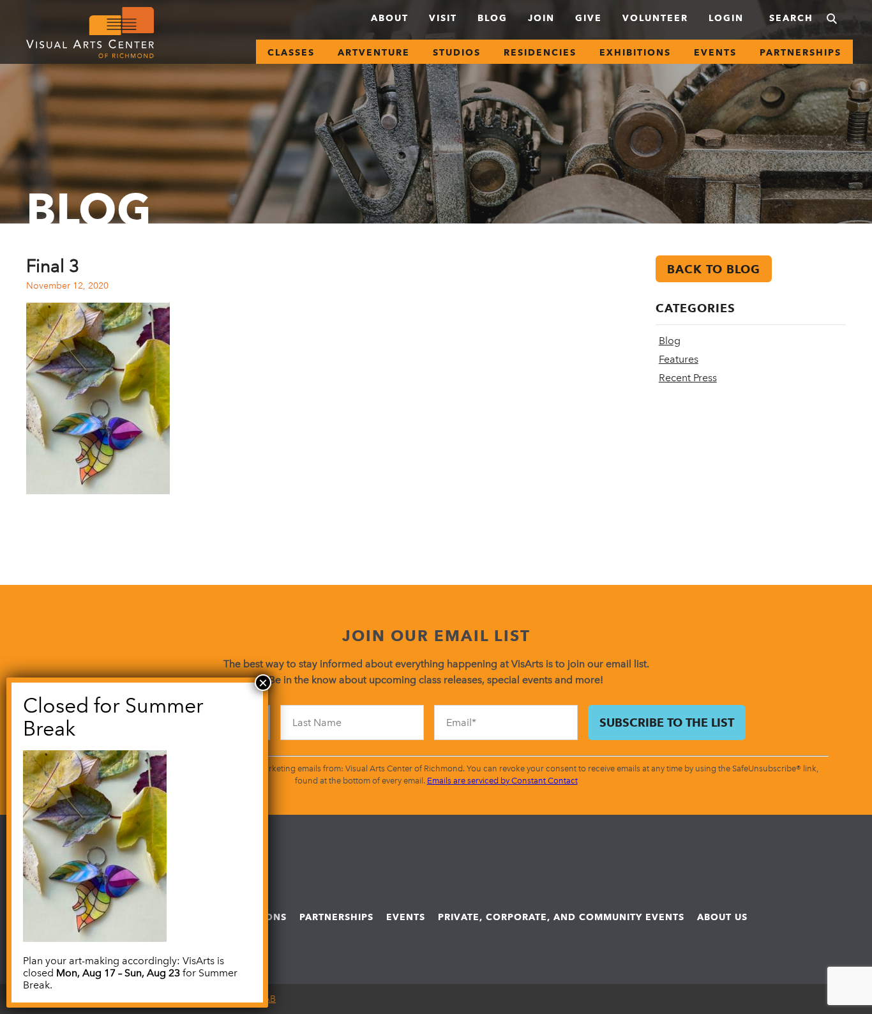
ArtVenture (374, 52)
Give (588, 18)
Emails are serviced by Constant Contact (502, 780)
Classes (291, 52)
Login (726, 18)
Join (541, 18)
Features (678, 359)
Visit (443, 18)
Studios (457, 52)
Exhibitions (635, 52)
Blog (492, 18)
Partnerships (800, 52)
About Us (722, 917)
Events (715, 52)
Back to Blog (713, 269)
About (390, 18)
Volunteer (655, 18)
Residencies (540, 52)
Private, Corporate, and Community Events (561, 917)
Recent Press (688, 378)
